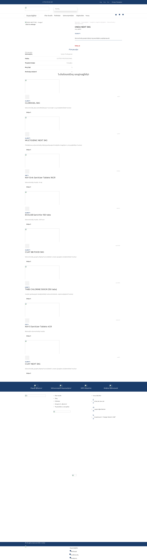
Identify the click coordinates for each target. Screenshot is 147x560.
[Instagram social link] (30, 2)
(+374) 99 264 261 (47, 2)
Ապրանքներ (31, 16)
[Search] (75, 9)
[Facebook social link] (26, 2)
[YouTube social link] (33, 2)
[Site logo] (37, 8)
